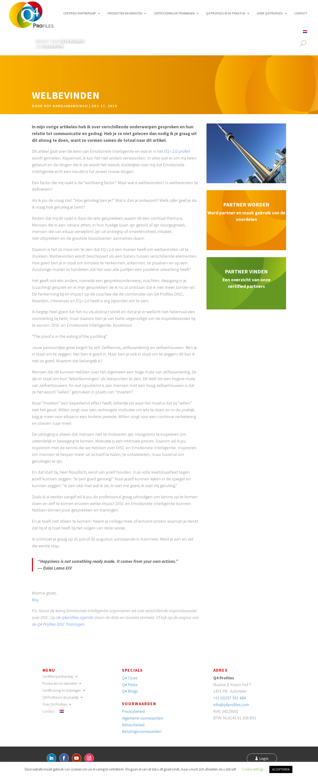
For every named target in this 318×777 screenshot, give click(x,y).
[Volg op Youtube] (76, 758)
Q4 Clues (130, 678)
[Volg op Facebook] (64, 758)
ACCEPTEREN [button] (281, 769)
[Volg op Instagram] (89, 758)
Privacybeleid (133, 711)
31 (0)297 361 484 (230, 698)
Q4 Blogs (130, 691)
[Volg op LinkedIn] (51, 758)
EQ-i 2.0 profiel (177, 151)
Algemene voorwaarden (142, 718)
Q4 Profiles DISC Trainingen (60, 624)
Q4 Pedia (129, 684)
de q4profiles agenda (75, 617)
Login (263, 758)
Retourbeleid (133, 724)
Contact (300, 13)
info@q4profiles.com (231, 704)
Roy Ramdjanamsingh (66, 106)
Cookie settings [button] (253, 769)
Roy (35, 599)
